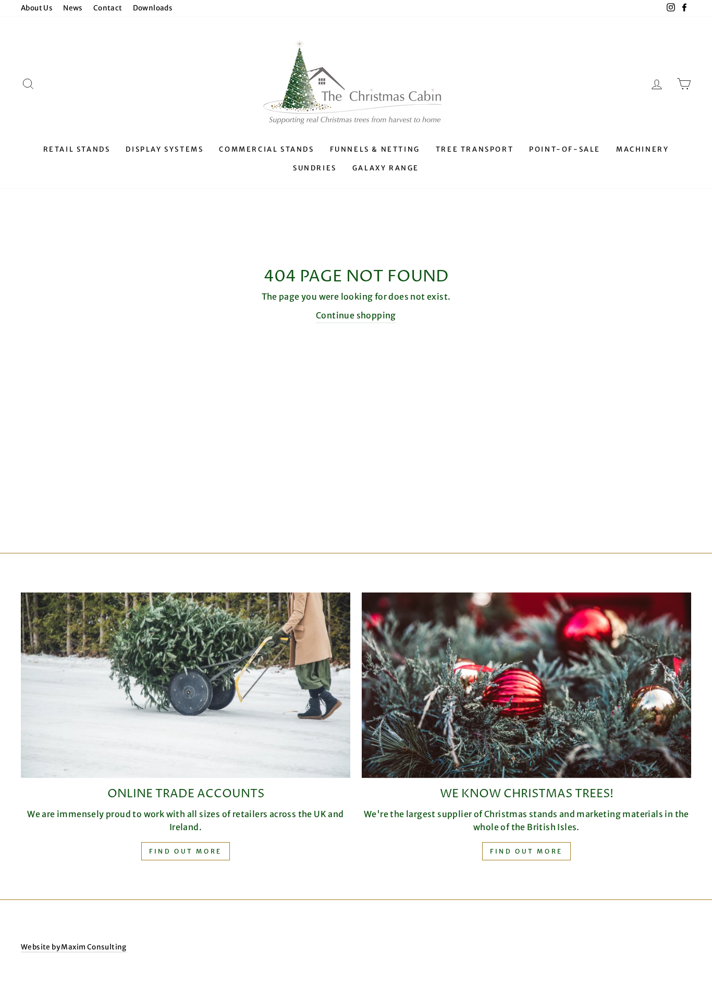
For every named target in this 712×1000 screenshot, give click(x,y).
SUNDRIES (315, 168)
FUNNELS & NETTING (375, 149)
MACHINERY (642, 149)
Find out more (185, 851)
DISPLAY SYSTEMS (164, 149)
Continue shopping (356, 315)
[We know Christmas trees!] (526, 685)
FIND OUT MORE (526, 851)
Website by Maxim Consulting (74, 947)
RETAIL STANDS (77, 149)
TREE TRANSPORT (474, 149)
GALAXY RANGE (385, 168)
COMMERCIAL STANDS (266, 149)
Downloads (153, 8)
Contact (107, 8)
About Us (37, 8)
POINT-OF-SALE (564, 149)
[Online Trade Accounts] (185, 685)
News (73, 8)
